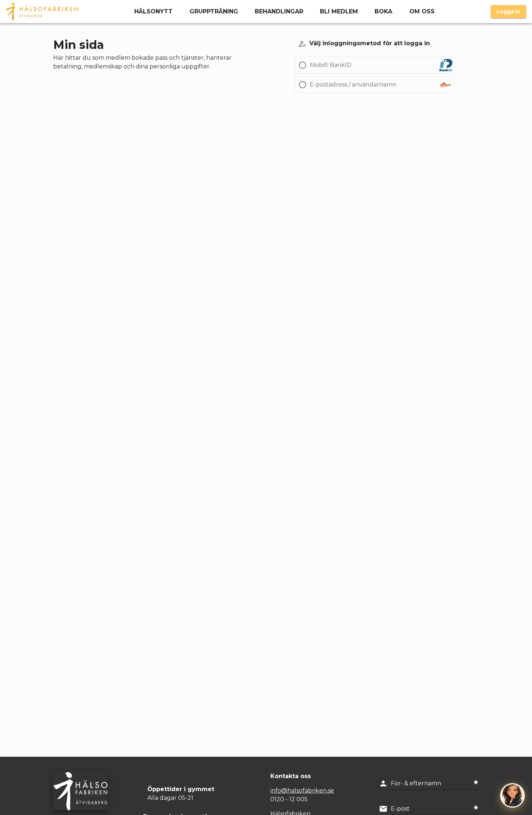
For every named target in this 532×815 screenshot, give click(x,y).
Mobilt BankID (330, 65)
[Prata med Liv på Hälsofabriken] (512, 795)
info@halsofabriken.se (302, 790)
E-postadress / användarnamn (353, 84)
